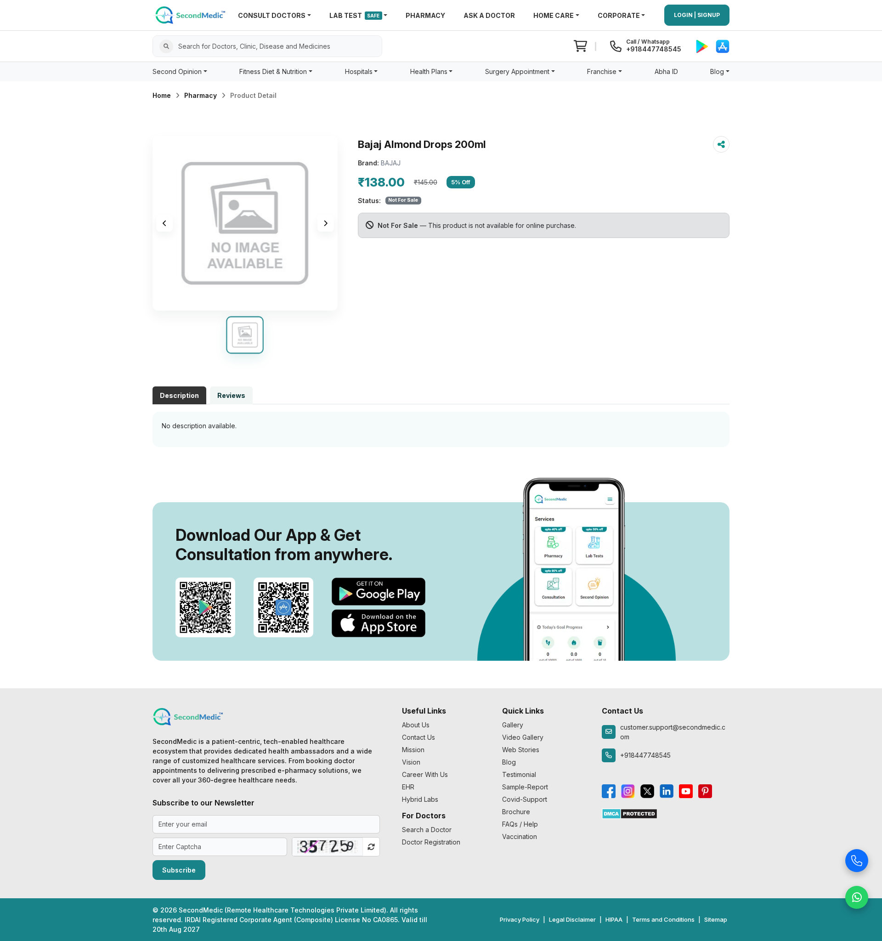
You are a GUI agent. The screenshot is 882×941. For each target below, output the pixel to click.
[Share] (721, 144)
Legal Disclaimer (572, 919)
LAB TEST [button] (354, 15)
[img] (245, 223)
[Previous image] (164, 223)
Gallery (512, 725)
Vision (411, 762)
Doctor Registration (431, 842)
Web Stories (520, 750)
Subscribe (179, 870)
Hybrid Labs (420, 799)
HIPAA (613, 919)
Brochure (516, 812)
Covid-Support (524, 799)
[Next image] (325, 223)
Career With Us (425, 774)
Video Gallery (522, 737)
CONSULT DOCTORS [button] (271, 15)
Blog (509, 762)
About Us (416, 725)
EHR (408, 787)
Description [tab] (179, 395)
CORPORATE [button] (619, 15)
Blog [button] (717, 71)
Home (162, 95)
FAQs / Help (520, 824)
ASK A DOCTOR (489, 15)
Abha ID (666, 71)
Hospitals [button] (359, 71)
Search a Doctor (427, 829)
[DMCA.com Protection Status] (629, 813)
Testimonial (519, 774)
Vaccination (519, 836)
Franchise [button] (601, 71)
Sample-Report (525, 787)
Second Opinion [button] (177, 71)
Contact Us (418, 737)
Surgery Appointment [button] (517, 71)
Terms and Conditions (663, 919)
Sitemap (715, 919)
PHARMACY (425, 15)
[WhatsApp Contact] (856, 895)
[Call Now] (856, 858)
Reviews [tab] (231, 395)
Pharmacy (200, 95)
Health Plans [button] (428, 71)
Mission (413, 750)
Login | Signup (697, 14)
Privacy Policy (519, 919)
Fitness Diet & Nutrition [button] (273, 71)
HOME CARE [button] (553, 15)
